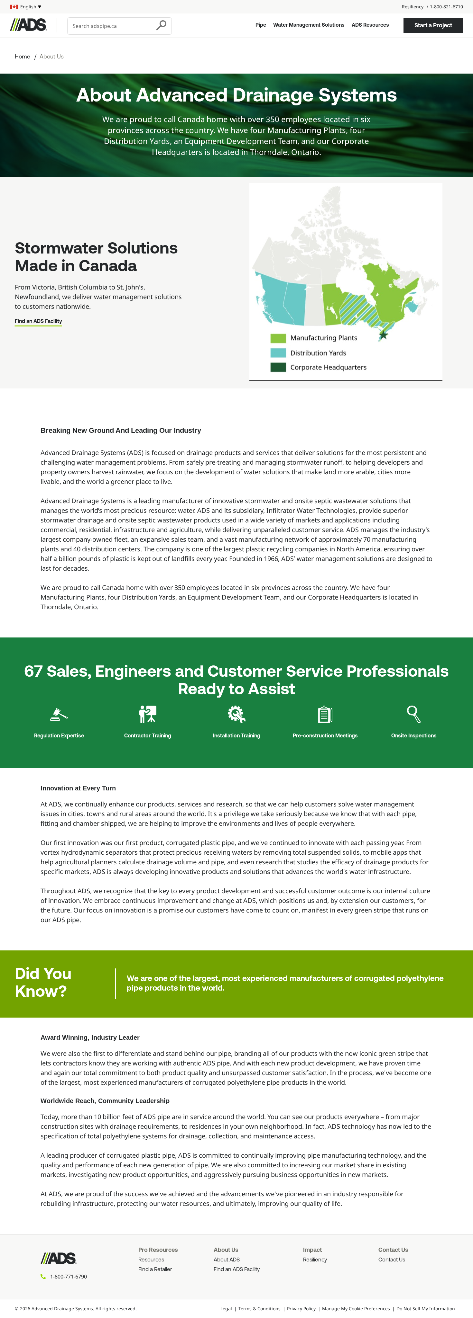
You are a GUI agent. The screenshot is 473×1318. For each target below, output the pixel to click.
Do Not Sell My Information (425, 1308)
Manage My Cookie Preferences (356, 1308)
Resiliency (412, 7)
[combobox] (110, 26)
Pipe (260, 25)
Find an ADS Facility (38, 321)
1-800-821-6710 (446, 7)
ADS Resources (370, 25)
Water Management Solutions (309, 25)
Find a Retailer (155, 1269)
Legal (226, 1308)
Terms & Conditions (259, 1308)
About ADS (227, 1260)
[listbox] (25, 7)
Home (22, 57)
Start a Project (433, 25)
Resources (151, 1260)
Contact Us (391, 1260)
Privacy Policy (301, 1308)
